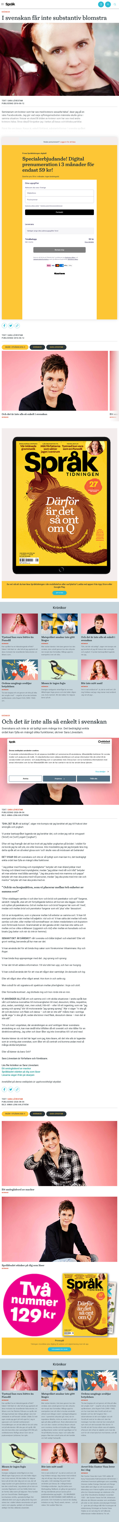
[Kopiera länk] (17, 325)
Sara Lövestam (56, 347)
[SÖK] (115, 4)
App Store (59, 593)
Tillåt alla (93, 779)
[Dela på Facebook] (4, 325)
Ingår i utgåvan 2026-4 (15, 1114)
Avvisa (25, 779)
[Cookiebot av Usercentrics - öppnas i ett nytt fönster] (100, 742)
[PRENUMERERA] (101, 4)
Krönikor (6, 12)
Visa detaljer (100, 772)
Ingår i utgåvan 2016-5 (15, 347)
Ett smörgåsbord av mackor (16, 1068)
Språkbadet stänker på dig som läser (21, 1071)
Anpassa (58, 779)
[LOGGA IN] (108, 4)
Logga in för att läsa (67, 142)
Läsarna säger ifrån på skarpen (18, 1075)
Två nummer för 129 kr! (59, 1349)
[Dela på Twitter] (10, 325)
